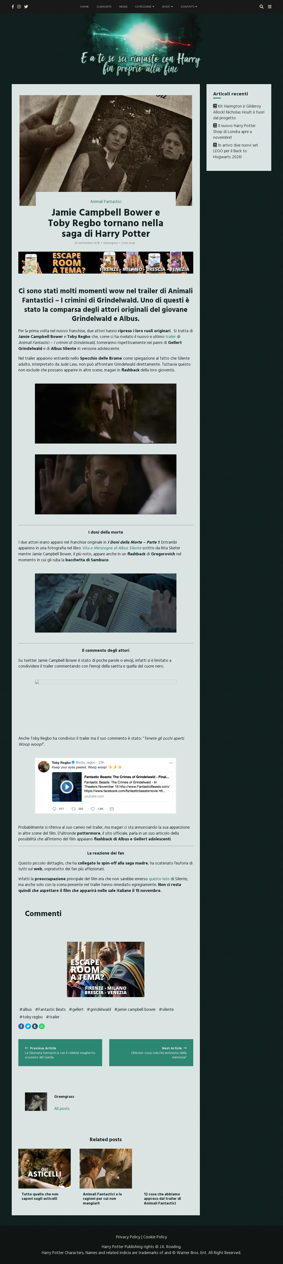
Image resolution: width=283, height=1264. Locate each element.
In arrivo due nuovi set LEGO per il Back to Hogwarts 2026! (235, 151)
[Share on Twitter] (28, 1026)
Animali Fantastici (105, 201)
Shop (166, 6)
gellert (78, 1009)
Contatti (187, 6)
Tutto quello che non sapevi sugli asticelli (40, 1196)
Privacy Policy (128, 1237)
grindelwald (100, 1009)
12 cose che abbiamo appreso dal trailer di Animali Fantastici (162, 1198)
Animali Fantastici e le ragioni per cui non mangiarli (102, 1198)
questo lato (159, 879)
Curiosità (104, 6)
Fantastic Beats (52, 1009)
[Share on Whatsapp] (42, 1026)
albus (27, 1009)
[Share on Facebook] (21, 1026)
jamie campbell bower (137, 1009)
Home (84, 6)
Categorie (143, 6)
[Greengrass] (36, 1101)
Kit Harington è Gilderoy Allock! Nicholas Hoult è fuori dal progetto (238, 112)
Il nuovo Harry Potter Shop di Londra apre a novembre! (234, 131)
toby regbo (33, 1017)
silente (168, 1009)
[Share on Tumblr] (35, 1026)
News (123, 6)
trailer (171, 336)
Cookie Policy (155, 1237)
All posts (62, 1109)
